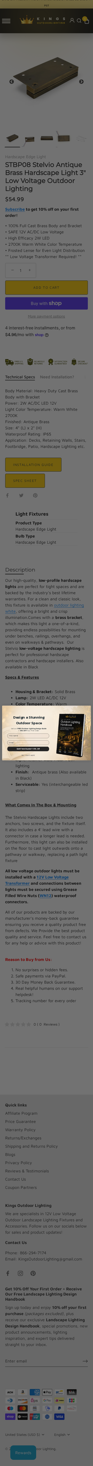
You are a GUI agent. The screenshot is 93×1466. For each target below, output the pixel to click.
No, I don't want (28, 755)
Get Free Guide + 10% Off (28, 748)
